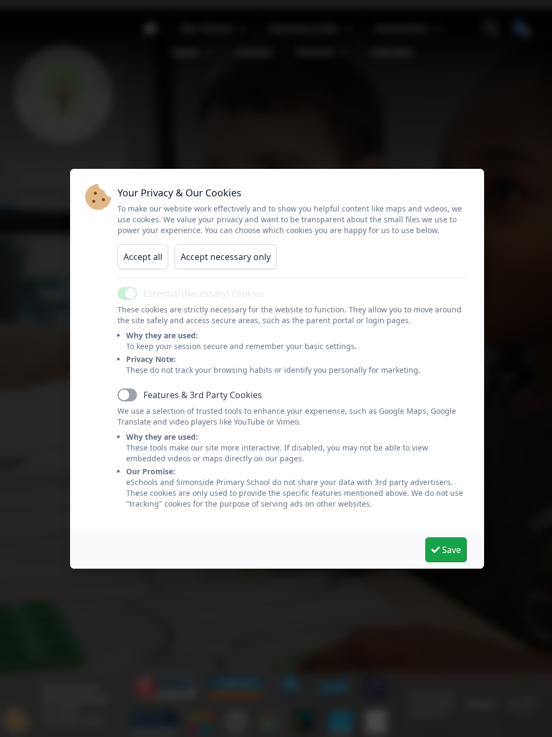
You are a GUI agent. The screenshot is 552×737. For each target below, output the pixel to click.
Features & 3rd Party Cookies (202, 395)
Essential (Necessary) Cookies (203, 293)
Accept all (142, 257)
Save (450, 550)
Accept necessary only (226, 257)
